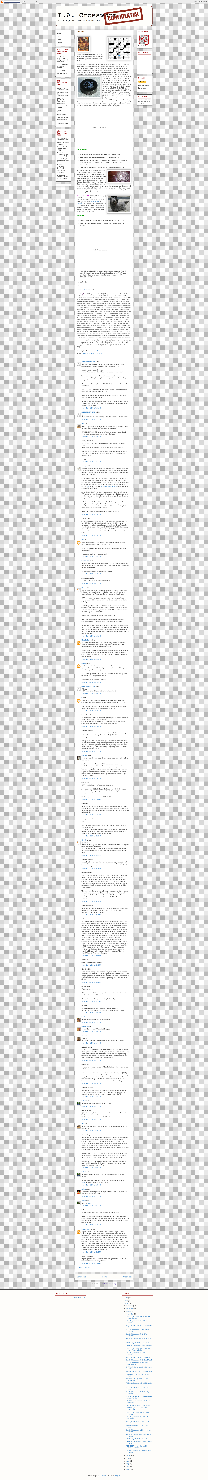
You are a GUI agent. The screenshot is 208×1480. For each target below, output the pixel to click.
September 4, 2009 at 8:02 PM (91, 1206)
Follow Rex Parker (83, 290)
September (130, 1314)
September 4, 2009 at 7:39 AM (91, 535)
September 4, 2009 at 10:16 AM (91, 836)
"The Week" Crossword (61, 171)
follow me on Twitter (79, 1297)
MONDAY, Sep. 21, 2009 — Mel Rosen (138, 1357)
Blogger (117, 1476)
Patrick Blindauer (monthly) (60, 166)
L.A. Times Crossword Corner (63, 122)
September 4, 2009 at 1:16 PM (91, 1032)
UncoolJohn (85, 561)
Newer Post (81, 1277)
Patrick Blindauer (60, 111)
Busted (83, 1182)
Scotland (79, 203)
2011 (126, 1298)
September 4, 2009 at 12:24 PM (91, 982)
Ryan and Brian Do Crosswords (62, 118)
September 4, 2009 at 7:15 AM (91, 436)
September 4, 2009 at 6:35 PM (91, 1185)
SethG (83, 1101)
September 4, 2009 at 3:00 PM (91, 1043)
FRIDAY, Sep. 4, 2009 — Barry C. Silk (96, 35)
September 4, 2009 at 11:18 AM (91, 868)
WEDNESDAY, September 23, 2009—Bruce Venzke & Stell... (138, 1349)
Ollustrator (103, 1476)
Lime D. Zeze (85, 640)
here (87, 486)
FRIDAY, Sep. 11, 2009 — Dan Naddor (138, 1405)
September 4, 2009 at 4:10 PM (91, 1083)
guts (89, 1203)
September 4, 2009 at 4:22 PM (91, 1097)
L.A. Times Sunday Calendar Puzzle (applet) (62, 72)
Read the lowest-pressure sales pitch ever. (144, 87)
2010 (126, 1301)
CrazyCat (84, 755)
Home (104, 1277)
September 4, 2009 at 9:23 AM (91, 726)
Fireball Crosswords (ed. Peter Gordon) (62, 154)
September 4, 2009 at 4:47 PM (91, 1106)
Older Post (127, 1277)
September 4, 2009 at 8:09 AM (91, 583)
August (128, 1455)
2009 (126, 1303)
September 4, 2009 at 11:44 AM (91, 915)
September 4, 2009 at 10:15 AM (91, 815)
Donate (59, 42)
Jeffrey (83, 1189)
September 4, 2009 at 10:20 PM (91, 1252)
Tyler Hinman (61, 115)
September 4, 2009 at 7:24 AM (91, 462)
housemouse (85, 1229)
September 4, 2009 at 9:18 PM (91, 1225)
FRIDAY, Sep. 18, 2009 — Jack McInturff (139, 1371)
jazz (82, 539)
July (127, 1458)
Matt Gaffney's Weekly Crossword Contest (63, 160)
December (129, 1306)
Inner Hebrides (95, 202)
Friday (92, 353)
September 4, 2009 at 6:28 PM (91, 1168)
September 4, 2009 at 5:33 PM (91, 1119)
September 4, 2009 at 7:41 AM (91, 557)
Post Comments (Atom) (108, 1284)
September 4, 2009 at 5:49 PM (91, 1131)
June (128, 1461)
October (129, 1311)
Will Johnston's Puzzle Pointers (62, 139)
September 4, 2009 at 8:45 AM (91, 682)
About (59, 34)
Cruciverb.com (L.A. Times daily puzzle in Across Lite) (62, 59)
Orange (83, 466)
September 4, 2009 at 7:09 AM (91, 408)
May (128, 1464)
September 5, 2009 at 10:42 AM (91, 1263)
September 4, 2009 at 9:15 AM (91, 711)
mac (82, 423)
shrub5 (83, 587)
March (128, 1469)
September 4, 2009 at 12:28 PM (91, 1013)
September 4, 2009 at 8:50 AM (91, 693)
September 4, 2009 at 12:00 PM (91, 965)
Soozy (83, 663)
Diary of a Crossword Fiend (62, 88)
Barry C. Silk (86, 353)
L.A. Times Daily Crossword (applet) (63, 66)
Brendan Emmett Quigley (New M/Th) (62, 148)
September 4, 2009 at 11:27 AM (91, 901)
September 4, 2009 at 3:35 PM (91, 1060)
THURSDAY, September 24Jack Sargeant (139, 1345)
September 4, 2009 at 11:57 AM (91, 956)
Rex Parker (98, 353)
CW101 (59, 39)
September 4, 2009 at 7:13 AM (91, 419)
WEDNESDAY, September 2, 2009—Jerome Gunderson (137, 1447)
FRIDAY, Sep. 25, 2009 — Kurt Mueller (138, 1343)
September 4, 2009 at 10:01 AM (91, 799)
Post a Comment (84, 1267)
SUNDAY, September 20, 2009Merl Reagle (139, 1360)
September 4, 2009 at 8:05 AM (91, 574)
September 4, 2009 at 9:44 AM (91, 778)
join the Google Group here (108, 486)
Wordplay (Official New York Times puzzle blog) (62, 101)
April (128, 1466)
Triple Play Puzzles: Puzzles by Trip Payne (63, 177)
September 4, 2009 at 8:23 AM (91, 636)
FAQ (58, 37)
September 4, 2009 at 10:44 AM (91, 855)
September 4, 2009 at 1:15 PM (91, 1022)
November (129, 1308)
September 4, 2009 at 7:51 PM (91, 1196)
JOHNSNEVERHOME (88, 361)
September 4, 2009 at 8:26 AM (91, 659)
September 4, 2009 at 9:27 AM (91, 751)
